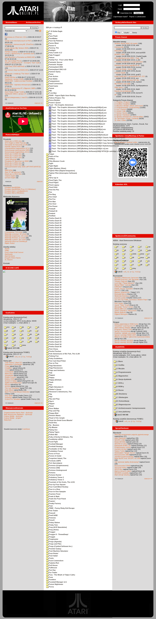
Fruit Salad (53, 556)
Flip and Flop (54, 399)
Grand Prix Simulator (12, 399)
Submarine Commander (13, 364)
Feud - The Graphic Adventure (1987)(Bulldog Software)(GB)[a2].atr (78, 110)
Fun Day (52, 570)
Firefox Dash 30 (54, 287)
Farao (50, 74)
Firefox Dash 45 (54, 323)
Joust (7, 370)
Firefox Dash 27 (54, 280)
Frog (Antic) (53, 530)
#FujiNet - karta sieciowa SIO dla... (127, 80)
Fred (50, 506)
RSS (37, 31)
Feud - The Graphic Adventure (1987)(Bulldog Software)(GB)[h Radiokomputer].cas (85, 146)
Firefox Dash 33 (54, 294)
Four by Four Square (57, 484)
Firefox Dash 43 (54, 318)
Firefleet (51, 216)
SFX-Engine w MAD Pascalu (15, 143)
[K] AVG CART (120, 54)
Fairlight (52, 50)
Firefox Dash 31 (54, 289)
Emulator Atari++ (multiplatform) (16, 191)
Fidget (51, 154)
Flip (50, 394)
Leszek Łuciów (120, 298)
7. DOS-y (120, 383)
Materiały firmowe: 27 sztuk (15, 238)
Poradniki (7, 139)
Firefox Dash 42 (54, 316)
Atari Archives (10, 256)
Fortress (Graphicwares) (58, 465)
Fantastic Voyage (55, 64)
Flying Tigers (53, 432)
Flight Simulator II (55, 387)
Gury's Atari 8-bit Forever (14, 252)
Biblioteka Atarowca (11, 196)
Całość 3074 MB (13, 348)
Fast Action (53, 76)
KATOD (117, 290)
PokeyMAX (119, 51)
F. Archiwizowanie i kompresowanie (130, 408)
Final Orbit (52, 187)
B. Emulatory (121, 394)
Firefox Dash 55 (54, 346)
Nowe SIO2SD (120, 442)
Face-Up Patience (55, 41)
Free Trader (53, 511)
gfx (149, 250)
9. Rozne (120, 390)
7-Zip (23, 356)
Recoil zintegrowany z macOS (16, 97)
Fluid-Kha (52, 423)
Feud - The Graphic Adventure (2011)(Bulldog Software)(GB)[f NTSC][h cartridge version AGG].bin (91, 151)
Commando (9, 372)
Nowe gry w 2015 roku (13, 165)
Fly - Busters (53, 425)
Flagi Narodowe (55, 366)
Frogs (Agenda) (55, 541)
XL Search (8, 260)
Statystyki (7, 420)
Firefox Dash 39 (54, 309)
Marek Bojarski (120, 312)
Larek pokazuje (10, 159)
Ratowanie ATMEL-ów (123, 445)
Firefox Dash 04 (54, 225)
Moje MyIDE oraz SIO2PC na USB (127, 458)
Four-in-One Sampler (57, 491)
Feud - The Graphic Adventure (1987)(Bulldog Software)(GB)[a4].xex (79, 121)
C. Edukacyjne (122, 397)
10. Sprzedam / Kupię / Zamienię (126, 118)
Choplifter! (8, 368)
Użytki (126, 33)
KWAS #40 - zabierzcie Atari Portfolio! (18, 81)
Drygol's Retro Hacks (13, 258)
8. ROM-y (120, 386)
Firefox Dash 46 (54, 325)
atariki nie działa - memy (123, 69)
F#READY (118, 287)
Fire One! (52, 204)
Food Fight (53, 442)
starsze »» (39, 103)
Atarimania (8, 254)
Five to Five (53, 363)
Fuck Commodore (55, 561)
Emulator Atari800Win (12, 187)
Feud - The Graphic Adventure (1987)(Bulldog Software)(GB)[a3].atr (78, 115)
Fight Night (53, 166)
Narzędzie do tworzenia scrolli (16, 145)
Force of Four (54, 453)
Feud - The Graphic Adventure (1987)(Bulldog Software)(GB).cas (77, 132)
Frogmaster (53, 539)
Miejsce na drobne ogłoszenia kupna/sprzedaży (132, 337)
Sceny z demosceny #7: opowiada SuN (19, 53)
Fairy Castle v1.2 (55, 53)
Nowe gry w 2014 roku (13, 174)
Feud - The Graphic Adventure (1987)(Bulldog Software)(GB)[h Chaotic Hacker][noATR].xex (88, 137)
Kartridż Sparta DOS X (13, 146)
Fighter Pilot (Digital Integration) (61, 171)
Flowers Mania (54, 415)
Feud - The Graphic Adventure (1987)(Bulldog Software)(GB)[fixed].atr (79, 135)
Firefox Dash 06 (54, 230)
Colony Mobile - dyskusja (13, 416)
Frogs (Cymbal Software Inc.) (60, 546)
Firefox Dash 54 (54, 344)
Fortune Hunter (54, 475)
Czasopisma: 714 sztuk (13, 232)
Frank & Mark (53, 496)
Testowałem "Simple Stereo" (125, 453)
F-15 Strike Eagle (55, 31)
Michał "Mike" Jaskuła (123, 285)
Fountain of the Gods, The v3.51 (61, 482)
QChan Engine (10, 178)
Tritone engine (10, 176)
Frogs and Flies (54, 544)
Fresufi (51, 520)
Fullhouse (52, 568)
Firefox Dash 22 (54, 268)
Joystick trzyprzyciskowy (124, 456)
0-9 (7, 327)
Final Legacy (53, 185)
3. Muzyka (120, 368)
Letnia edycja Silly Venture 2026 (16, 48)
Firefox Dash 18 (54, 258)
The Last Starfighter (12, 388)
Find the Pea (53, 190)
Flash (50, 382)
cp (149, 247)
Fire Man (52, 201)
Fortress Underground (57, 470)
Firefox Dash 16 (54, 254)
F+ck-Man (52, 93)
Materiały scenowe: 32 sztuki (15, 234)
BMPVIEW (8, 170)
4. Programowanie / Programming (127, 107)
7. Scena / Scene (121, 113)
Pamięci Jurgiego (11, 52)
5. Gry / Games (120, 109)
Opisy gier (7, 361)
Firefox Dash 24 (54, 273)
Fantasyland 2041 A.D (57, 69)
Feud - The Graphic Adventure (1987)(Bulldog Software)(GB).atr (77, 126)
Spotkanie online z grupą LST (16, 94)
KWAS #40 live (10, 77)
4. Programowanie (123, 372)
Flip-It (51, 401)
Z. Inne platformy (123, 412)
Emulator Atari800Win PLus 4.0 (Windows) (20, 189)
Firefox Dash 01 (54, 218)
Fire (50, 192)
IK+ (116, 95)
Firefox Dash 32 (54, 292)
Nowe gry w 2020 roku (13, 154)
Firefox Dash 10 (54, 239)
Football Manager (55, 444)
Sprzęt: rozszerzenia (122, 331)
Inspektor (8, 397)
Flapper (51, 375)
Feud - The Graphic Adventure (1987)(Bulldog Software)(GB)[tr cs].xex (79, 148)
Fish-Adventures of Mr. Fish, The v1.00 (64, 354)
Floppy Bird (53, 413)
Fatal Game (53, 86)
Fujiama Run (53, 563)
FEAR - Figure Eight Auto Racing (61, 95)
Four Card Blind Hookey (58, 487)
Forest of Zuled (54, 456)
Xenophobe (9, 375)
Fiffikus (51, 159)
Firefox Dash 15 (54, 251)
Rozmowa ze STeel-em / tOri (15, 37)
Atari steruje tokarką (122, 475)
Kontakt (6, 263)
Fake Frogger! (54, 55)
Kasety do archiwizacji (123, 91)
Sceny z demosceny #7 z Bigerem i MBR (20, 88)
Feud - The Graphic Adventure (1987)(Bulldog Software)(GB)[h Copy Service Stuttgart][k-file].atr (90, 140)
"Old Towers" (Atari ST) (13, 362)
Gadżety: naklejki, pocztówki (125, 333)
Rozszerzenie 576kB (122, 466)
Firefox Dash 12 (54, 244)
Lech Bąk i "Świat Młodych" (125, 283)
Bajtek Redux (10, 243)
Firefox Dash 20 (54, 263)
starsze (40, 181)
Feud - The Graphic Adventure (60, 105)
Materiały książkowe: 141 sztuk (16, 236)
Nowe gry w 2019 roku (13, 156)
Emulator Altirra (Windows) (14, 193)
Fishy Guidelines (55, 358)
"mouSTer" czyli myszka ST (125, 326)
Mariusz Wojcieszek (122, 292)
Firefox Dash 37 (54, 304)
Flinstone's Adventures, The (60, 392)
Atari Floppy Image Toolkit (14, 92)
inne (24, 345)
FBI (50, 91)
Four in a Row (54, 489)
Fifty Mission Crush (56, 161)
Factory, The (53, 48)
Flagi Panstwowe (55, 368)
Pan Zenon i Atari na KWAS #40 (16, 70)
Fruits (51, 558)
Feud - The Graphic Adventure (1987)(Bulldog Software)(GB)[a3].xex (79, 118)
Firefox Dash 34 (54, 297)
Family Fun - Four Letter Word (60, 60)
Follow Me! (53, 434)
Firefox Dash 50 (54, 335)
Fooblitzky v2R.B (55, 439)
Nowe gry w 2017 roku (13, 157)
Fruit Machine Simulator (58, 551)
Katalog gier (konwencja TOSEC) (16, 352)
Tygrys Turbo (120, 451)
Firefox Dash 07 (54, 232)
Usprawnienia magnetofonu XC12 (17, 148)
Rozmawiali (117, 276)
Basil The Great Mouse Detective (17, 392)
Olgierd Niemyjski (121, 314)
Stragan (116, 322)
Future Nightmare (55, 584)
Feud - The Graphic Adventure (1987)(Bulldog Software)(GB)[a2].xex (79, 113)
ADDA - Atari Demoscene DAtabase (127, 240)
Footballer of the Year (57, 449)
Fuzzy (51, 587)
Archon (7, 386)
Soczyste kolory (121, 467)
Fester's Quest (54, 103)
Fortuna (51, 473)
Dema (134, 33)
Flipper (51, 403)
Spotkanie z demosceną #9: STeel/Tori (19, 44)
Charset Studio (120, 73)
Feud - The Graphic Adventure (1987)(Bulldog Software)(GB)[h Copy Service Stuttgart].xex (87, 143)
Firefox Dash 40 (54, 311)
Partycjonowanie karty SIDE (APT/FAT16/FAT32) (23, 167)
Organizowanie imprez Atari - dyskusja (18, 412)
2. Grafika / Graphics (122, 104)
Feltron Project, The (56, 98)
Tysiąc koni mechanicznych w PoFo (18, 41)
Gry (118, 33)
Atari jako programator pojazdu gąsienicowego (132, 434)
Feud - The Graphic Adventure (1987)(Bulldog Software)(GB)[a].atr (78, 124)
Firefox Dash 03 (54, 223)
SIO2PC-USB (120, 440)
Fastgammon (54, 81)
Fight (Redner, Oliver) (57, 168)
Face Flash (53, 36)
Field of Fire (53, 156)
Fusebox (52, 579)
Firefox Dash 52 (54, 339)
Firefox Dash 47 (54, 327)
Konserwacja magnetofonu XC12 (17, 152)
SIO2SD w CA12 (121, 444)
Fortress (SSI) (54, 468)
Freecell (51, 513)
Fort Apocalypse (55, 463)
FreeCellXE (53, 515)
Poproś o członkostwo (137, 17)
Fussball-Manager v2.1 (57, 582)
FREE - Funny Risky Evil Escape (61, 508)
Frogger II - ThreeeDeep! (58, 534)
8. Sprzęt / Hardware (122, 115)
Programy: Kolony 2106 (123, 329)
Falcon (51, 57)
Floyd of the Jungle (56, 418)
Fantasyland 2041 (55, 67)
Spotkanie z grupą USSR (14, 79)
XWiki (7, 250)
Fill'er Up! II (53, 178)
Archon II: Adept (11, 381)
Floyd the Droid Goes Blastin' (60, 420)
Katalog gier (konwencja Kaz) (15, 317)
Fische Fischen (54, 351)
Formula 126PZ (54, 461)
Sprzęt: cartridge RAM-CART (125, 335)
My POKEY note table (123, 84)
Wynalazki (117, 433)
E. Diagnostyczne (123, 404)
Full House (53, 565)
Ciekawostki (119, 47)
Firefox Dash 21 (54, 266)
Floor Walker (53, 408)
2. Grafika (120, 365)
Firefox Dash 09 (54, 237)
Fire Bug (52, 194)
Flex (50, 385)
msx (142, 257)
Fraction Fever (54, 494)
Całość (11, 356)
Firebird (51, 213)
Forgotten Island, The (57, 458)
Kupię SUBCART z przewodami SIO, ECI (130, 76)
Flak (50, 373)
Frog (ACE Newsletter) (57, 527)
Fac (50, 34)
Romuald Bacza (120, 294)
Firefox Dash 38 (54, 306)
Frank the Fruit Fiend (57, 499)
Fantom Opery (54, 72)
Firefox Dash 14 (54, 249)
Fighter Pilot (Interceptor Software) (62, 173)
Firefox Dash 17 (54, 256)
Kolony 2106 (9, 379)
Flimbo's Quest (54, 389)
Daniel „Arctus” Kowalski (124, 289)
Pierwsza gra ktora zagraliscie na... (128, 65)
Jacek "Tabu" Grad (122, 305)
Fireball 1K (52, 211)
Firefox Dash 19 (54, 261)
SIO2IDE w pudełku (122, 473)
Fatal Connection (55, 83)
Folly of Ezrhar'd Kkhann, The (60, 437)
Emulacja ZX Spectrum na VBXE (17, 161)
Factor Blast (53, 43)
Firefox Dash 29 (54, 285)
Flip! (50, 396)
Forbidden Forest (55, 451)
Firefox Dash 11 (54, 242)
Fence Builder (54, 100)
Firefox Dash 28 (54, 282)
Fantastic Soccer (55, 62)
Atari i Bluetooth (120, 438)
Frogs (7, 366)
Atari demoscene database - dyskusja (18, 414)
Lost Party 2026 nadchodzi (15, 66)
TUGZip (28, 356)
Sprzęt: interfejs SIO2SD (124, 342)
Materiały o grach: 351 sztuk (15, 239)
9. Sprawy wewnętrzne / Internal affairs (129, 117)
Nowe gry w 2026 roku (13, 141)
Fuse (50, 577)
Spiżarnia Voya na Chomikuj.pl (16, 241)
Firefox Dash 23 (54, 270)
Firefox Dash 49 (54, 332)
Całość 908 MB (122, 415)
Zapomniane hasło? (120, 17)
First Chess (53, 349)
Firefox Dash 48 (54, 330)
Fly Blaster (52, 427)
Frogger (51, 532)
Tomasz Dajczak (121, 281)
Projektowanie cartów (122, 447)
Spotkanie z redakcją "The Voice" (17, 74)
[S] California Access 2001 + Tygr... (127, 58)
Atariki (7, 249)
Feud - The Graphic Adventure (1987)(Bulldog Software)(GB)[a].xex (78, 129)
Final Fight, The (55, 180)
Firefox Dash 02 (54, 221)
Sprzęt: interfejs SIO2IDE (124, 340)
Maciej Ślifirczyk (120, 309)
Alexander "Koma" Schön (124, 307)
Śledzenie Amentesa (122, 296)
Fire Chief (52, 197)
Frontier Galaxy (54, 549)
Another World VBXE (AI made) (126, 43)
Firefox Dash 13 (54, 247)
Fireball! (51, 209)
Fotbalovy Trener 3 (56, 480)
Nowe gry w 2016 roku (13, 163)
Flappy (51, 377)
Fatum (51, 88)
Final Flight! (53, 182)
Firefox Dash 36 (54, 301)
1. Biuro (119, 361)
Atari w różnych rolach (123, 471)
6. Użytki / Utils (120, 111)
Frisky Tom (53, 525)
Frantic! (51, 501)
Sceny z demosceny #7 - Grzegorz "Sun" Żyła (22, 63)
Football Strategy (55, 446)
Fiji (49, 175)
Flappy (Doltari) (54, 380)
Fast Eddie (52, 79)
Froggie (51, 537)
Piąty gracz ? (119, 87)
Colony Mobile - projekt (12, 418)
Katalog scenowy (120, 244)
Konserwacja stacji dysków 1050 (17, 150)
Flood (51, 406)
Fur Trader (52, 572)
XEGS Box (118, 469)
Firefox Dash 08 (54, 235)
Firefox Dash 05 (54, 228)
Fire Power (52, 206)
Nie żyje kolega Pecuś (13, 61)
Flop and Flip (54, 411)
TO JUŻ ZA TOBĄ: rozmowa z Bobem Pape (131, 300)
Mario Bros (9, 373)
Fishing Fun (53, 356)
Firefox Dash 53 (54, 342)
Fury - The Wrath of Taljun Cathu (61, 575)
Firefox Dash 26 (54, 278)
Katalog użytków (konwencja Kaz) (126, 351)
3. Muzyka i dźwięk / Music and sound (129, 106)
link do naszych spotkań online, (126, 142)
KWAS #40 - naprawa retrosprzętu (17, 85)
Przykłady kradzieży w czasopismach (129, 62)
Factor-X (52, 46)
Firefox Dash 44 (54, 320)
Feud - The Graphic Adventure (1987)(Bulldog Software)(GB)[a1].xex (79, 107)
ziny (134, 268)
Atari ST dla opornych (13, 172)
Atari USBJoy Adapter (123, 328)
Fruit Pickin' (53, 553)
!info (134, 254)
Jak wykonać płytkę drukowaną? (127, 462)
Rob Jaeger (119, 303)
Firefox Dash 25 (54, 275)
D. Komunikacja (122, 401)
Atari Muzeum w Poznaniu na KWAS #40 (20, 57)
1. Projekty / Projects (122, 102)
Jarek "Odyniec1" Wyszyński (125, 310)
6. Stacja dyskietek (123, 379)
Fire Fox (51, 199)
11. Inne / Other (120, 120)
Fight (50, 163)
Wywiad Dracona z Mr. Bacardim (127, 279)
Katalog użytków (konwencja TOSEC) (128, 419)
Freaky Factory (54, 503)
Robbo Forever (10, 377)
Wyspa (7, 384)
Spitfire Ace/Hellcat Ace (13, 383)
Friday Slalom (54, 522)
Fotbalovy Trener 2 (56, 477)
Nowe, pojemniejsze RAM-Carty (126, 324)
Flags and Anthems (56, 370)
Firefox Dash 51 (54, 337)
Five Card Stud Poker (57, 361)
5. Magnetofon (122, 376)
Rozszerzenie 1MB (122, 455)
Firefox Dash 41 (54, 313)
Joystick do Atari (121, 449)
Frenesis (52, 518)
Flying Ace (52, 430)
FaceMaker (52, 38)
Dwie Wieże (9, 390)
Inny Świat (8, 395)
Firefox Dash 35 (54, 299)
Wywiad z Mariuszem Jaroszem (126, 278)
